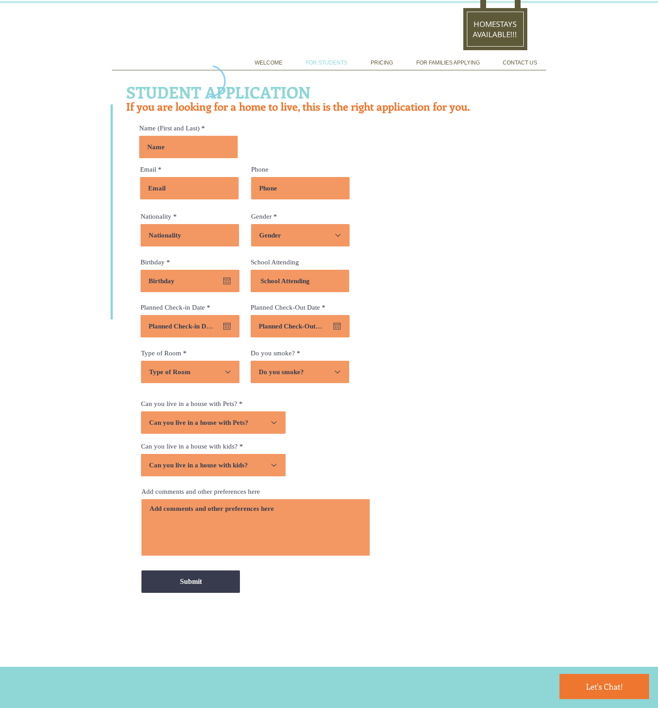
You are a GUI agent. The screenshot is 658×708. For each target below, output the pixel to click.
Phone (260, 169)
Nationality (156, 216)
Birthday (157, 262)
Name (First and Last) (169, 128)
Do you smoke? (273, 353)
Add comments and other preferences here (200, 491)
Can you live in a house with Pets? (189, 404)
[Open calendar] (227, 281)
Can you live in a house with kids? (189, 446)
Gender (261, 216)
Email (148, 169)
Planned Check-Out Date (290, 307)
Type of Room (161, 353)
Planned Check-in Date (177, 307)
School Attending (275, 262)
